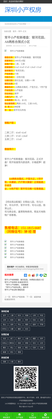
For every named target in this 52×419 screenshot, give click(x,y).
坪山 (19, 324)
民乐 (26, 329)
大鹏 (11, 329)
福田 (26, 324)
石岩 (34, 320)
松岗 (11, 320)
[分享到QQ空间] (29, 275)
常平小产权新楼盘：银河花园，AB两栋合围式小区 (24, 280)
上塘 (11, 315)
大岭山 (4, 343)
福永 (19, 320)
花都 (4, 362)
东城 (41, 348)
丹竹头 (4, 329)
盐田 (34, 324)
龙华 (4, 315)
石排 (34, 348)
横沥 (4, 348)
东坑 (34, 343)
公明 (34, 315)
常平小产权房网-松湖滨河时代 (16, 282)
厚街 (26, 343)
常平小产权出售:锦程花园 (14, 290)
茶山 (11, 348)
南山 (4, 324)
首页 (14, 31)
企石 (41, 343)
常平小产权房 (32, 46)
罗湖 (41, 324)
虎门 (11, 339)
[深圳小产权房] (23, 9)
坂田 (41, 320)
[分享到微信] (45, 275)
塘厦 (34, 339)
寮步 (19, 339)
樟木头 (12, 343)
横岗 (19, 329)
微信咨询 (45, 417)
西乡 (26, 320)
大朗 (26, 339)
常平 (20, 31)
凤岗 (19, 343)
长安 (4, 339)
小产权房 (19, 417)
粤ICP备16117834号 (26, 407)
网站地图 (44, 404)
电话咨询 (32, 417)
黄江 (26, 348)
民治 (19, 315)
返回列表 (37, 297)
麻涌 (4, 352)
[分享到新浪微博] (33, 275)
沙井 (4, 320)
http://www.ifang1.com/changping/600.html (25, 269)
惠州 (19, 362)
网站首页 (6, 417)
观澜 (26, 315)
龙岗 (11, 324)
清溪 (19, 352)
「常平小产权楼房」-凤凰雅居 (16, 285)
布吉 (41, 315)
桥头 (11, 352)
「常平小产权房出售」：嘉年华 (16, 287)
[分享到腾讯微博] (37, 275)
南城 (19, 348)
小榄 (11, 362)
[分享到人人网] (41, 275)
